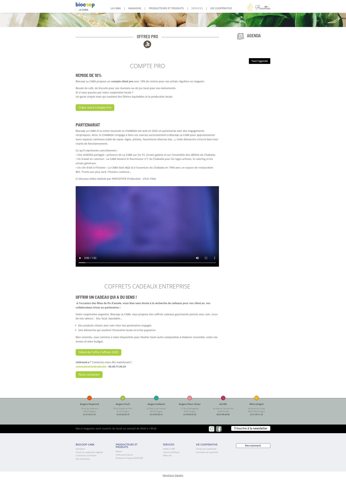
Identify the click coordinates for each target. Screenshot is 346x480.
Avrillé (223, 404)
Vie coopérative (221, 8)
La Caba (116, 8)
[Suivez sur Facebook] (219, 429)
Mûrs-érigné (256, 404)
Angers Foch (123, 404)
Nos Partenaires (83, 458)
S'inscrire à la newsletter (250, 428)
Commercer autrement (86, 455)
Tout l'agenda (259, 61)
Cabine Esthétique (171, 452)
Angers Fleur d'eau (190, 404)
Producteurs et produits (166, 8)
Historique (80, 448)
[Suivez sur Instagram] (211, 429)
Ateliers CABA (169, 448)
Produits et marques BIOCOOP (129, 458)
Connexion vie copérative (207, 452)
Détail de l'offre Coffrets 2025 (98, 352)
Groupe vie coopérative (206, 448)
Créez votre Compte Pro (95, 107)
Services (197, 8)
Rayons (119, 451)
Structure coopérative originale (89, 452)
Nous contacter (89, 374)
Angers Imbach (156, 404)
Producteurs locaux (124, 454)
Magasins (134, 8)
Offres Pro (167, 455)
